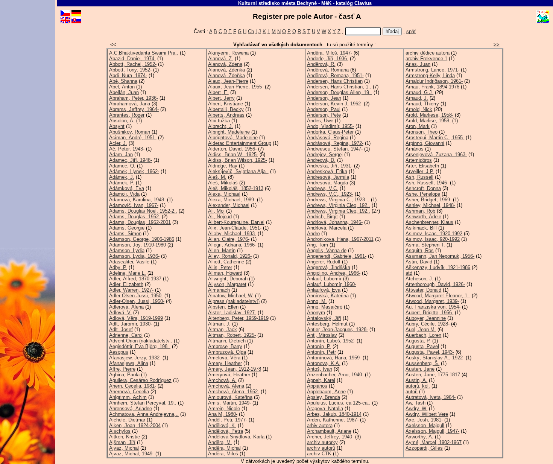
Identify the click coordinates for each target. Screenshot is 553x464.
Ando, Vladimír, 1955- (330, 126)
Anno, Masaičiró (324, 307)
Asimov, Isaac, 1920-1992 (434, 233)
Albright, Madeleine (229, 132)
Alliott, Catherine (226, 262)
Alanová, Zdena (225, 64)
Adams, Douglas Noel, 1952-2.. (143, 211)
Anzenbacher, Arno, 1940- (335, 374)
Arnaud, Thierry (422, 103)
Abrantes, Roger (126, 115)
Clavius (363, 3)
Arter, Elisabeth (422, 166)
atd (409, 273)
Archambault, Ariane (329, 431)
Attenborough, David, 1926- (435, 284)
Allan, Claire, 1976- (228, 239)
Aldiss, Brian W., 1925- (233, 154)
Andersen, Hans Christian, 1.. (339, 87)
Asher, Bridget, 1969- (428, 199)
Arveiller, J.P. (420, 171)
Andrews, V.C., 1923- (330, 194)
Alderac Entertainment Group (239, 143)
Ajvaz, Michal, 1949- (131, 453)
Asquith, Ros (420, 250)
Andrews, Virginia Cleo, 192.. (338, 205)
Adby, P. (118, 267)
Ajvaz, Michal (124, 448)
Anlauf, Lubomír (324, 278)
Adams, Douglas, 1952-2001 (140, 222)
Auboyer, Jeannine (426, 318)
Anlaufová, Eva (323, 290)
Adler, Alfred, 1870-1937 (135, 278)
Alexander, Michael (228, 205)
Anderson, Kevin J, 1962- (334, 103)
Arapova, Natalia (325, 408)
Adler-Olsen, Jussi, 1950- (136, 301)
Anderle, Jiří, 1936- (327, 58)
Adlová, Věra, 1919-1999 (136, 318)
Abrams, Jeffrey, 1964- (134, 109)
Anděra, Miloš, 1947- (329, 53)
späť (411, 31)
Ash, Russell (419, 177)
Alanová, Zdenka (226, 70)
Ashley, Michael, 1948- (430, 205)
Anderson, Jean (324, 98)
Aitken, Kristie (124, 437)
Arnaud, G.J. (419, 92)
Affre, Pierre (122, 369)
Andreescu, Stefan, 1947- (335, 149)
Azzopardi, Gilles (424, 448)
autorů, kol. (418, 386)
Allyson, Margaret (227, 284)
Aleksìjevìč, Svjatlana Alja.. (238, 171)
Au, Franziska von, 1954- (433, 307)
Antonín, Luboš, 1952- (331, 341)
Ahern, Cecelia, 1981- (132, 386)
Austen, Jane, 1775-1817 (433, 374)
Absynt (117, 126)
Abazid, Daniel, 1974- (132, 58)
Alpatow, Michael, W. (231, 295)
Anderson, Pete (324, 115)
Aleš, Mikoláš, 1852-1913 (235, 188)
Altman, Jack (222, 329)
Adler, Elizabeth (126, 284)
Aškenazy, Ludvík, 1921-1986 (438, 267)
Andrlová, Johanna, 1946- (335, 222)
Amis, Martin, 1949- (229, 403)
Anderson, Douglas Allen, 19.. (339, 92)
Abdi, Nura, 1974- (128, 75)
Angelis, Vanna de (326, 250)
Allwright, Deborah (228, 278)
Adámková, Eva (126, 188)
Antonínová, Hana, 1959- (334, 358)
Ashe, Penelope (423, 194)
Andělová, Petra (225, 431)
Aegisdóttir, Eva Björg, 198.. (139, 346)
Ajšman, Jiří (122, 442)
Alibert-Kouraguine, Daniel (236, 222)
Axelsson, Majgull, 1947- (432, 431)
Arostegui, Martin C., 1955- (435, 137)
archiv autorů (321, 448)
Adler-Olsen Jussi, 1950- (136, 295)
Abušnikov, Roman (129, 132)
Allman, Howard (225, 273)
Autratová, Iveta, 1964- (431, 397)
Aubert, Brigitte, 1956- (429, 312)
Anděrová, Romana (328, 70)
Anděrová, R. (321, 64)
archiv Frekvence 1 (426, 58)
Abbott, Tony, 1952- (130, 70)
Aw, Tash (415, 403)
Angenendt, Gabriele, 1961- (336, 256)
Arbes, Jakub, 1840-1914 (334, 414)
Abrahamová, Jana (129, 103)
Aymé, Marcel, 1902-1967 (434, 442)
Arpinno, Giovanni (425, 143)
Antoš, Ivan (319, 369)
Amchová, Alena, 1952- (233, 391)
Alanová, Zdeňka (226, 75)
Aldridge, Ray (222, 166)
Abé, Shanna (123, 81)
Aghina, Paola (124, 374)
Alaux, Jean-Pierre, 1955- (235, 87)
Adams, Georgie (126, 228)
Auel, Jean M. (421, 329)
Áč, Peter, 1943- (126, 149)
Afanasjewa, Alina (128, 363)
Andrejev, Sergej (325, 154)
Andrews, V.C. (322, 188)
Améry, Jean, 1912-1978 (234, 369)
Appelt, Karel (321, 380)
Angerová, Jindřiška (328, 267)
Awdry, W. (416, 408)
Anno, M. (317, 301)
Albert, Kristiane (225, 103)
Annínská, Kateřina (328, 295)
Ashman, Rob (420, 211)
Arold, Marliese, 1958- (429, 115)
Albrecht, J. (220, 126)
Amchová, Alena (226, 386)
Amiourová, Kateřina (230, 397)
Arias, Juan (418, 64)
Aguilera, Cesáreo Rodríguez (140, 380)
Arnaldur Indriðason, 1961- (434, 81)
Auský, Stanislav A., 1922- (435, 358)
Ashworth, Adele (423, 216)
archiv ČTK (319, 453)
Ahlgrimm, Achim (128, 397)
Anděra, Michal (224, 448)
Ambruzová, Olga (227, 352)
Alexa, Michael (224, 194)
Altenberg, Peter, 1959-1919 (238, 318)
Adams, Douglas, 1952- (134, 216)
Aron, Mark (418, 126)
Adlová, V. (120, 312)
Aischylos (120, 431)
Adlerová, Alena (126, 307)
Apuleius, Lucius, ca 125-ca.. (339, 403)
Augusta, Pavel (422, 346)
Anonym (316, 312)
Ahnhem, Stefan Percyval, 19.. (142, 403)
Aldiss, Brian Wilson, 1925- (237, 160)
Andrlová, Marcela (326, 228)
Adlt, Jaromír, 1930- (130, 324)
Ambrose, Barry (225, 346)
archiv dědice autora (428, 53)
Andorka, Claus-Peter (330, 132)
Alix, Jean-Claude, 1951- (234, 228)
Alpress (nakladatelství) (234, 301)
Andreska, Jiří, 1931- (329, 166)
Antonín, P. (319, 346)
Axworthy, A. (419, 437)
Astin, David (419, 262)
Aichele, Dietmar (127, 420)
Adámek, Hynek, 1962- (134, 171)
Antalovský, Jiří (324, 318)
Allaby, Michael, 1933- (232, 233)
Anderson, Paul (323, 109)
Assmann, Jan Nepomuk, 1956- (440, 256)
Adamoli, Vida (124, 194)
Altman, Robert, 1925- (232, 335)
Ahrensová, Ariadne (130, 408)
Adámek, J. (121, 177)
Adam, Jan (121, 154)
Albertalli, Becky (226, 109)
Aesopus (118, 352)
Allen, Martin (221, 250)
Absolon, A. (122, 120)
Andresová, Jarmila (328, 177)
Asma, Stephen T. (425, 245)
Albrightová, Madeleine (233, 137)
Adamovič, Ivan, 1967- (133, 205)
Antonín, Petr (321, 352)
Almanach (219, 290)
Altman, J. (219, 324)
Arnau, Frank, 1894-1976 (432, 87)
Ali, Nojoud (220, 216)
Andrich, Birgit (322, 216)
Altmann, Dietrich (227, 341)
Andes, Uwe (320, 120)
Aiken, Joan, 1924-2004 (135, 425)
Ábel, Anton (122, 87)
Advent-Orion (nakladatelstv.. (140, 341)
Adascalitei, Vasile (129, 262)
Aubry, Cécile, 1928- (428, 324)
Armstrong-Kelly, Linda (430, 75)
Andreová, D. (321, 160)
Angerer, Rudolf (323, 262)
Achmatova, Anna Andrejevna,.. (144, 414)
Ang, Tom (317, 245)
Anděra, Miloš (223, 453)
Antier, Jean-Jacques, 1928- (337, 329)
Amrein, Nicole (224, 408)
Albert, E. (218, 92)
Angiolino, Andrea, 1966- (333, 273)
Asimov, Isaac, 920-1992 (433, 239)
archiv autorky (322, 442)
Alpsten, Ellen (223, 307)
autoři (412, 391)
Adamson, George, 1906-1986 (141, 239)
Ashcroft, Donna (423, 188)
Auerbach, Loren (423, 335)
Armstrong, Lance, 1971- (432, 70)
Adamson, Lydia (126, 250)
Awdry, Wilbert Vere (427, 414)
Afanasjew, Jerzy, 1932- (135, 358)
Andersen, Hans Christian (335, 81)
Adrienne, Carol (126, 335)
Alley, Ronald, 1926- (230, 256)
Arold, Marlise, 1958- (428, 120)
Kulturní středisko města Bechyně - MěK (284, 3)
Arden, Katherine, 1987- (333, 420)
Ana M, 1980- (222, 414)
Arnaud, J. (417, 98)
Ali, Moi (216, 211)
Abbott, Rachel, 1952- (132, 64)
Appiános (317, 386)
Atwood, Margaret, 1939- (432, 301)
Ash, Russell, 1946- (427, 183)
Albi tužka (219, 120)
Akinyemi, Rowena (228, 53)
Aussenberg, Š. (422, 363)
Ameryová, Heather (229, 374)
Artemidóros (419, 160)
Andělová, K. (222, 425)
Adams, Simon (125, 233)
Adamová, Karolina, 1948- (137, 199)
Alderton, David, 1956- (232, 149)
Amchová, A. (222, 380)
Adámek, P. (121, 183)
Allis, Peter (220, 267)
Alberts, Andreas (226, 115)
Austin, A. (416, 380)
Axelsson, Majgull (425, 425)
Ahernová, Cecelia (129, 391)
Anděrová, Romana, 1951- (335, 75)
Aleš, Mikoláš (223, 183)
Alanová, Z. (220, 58)
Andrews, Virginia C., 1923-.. (338, 199)
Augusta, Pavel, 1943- (430, 352)
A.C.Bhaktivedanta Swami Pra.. (143, 53)
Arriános (415, 149)
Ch (251, 31)
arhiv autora (320, 425)
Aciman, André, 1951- (132, 137)
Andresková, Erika (327, 171)
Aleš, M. (217, 177)
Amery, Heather (225, 363)
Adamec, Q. (122, 166)
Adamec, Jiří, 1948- (130, 160)
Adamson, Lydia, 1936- (134, 256)
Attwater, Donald (423, 290)
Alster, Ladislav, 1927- (232, 312)
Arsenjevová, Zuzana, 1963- (436, 154)
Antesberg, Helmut (327, 324)
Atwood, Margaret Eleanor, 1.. (438, 295)
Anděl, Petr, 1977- (227, 420)
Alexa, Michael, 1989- (231, 199)
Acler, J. (118, 143)
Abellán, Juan (124, 92)
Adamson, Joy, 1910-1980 (137, 245)
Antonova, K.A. (323, 363)
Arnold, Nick (419, 109)
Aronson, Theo (422, 132)
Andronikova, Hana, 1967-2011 (340, 239)
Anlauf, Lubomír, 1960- (331, 284)
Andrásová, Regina (327, 137)
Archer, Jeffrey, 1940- (330, 437)
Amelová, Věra (224, 358)
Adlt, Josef (121, 329)
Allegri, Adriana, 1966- (232, 245)
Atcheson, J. (419, 278)
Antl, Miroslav (322, 335)
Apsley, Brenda (323, 397)
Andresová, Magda (327, 183)
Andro (313, 233)
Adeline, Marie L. (127, 273)
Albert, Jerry (221, 98)
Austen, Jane (420, 369)
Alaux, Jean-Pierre (228, 81)
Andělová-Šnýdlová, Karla (236, 437)
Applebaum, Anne (326, 391)
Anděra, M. (220, 442)
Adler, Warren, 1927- (131, 290)
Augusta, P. (418, 341)
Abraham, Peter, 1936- (133, 98)
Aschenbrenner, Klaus (429, 222)
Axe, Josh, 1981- (424, 420)
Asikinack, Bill (421, 228)
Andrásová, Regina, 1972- (335, 143)
